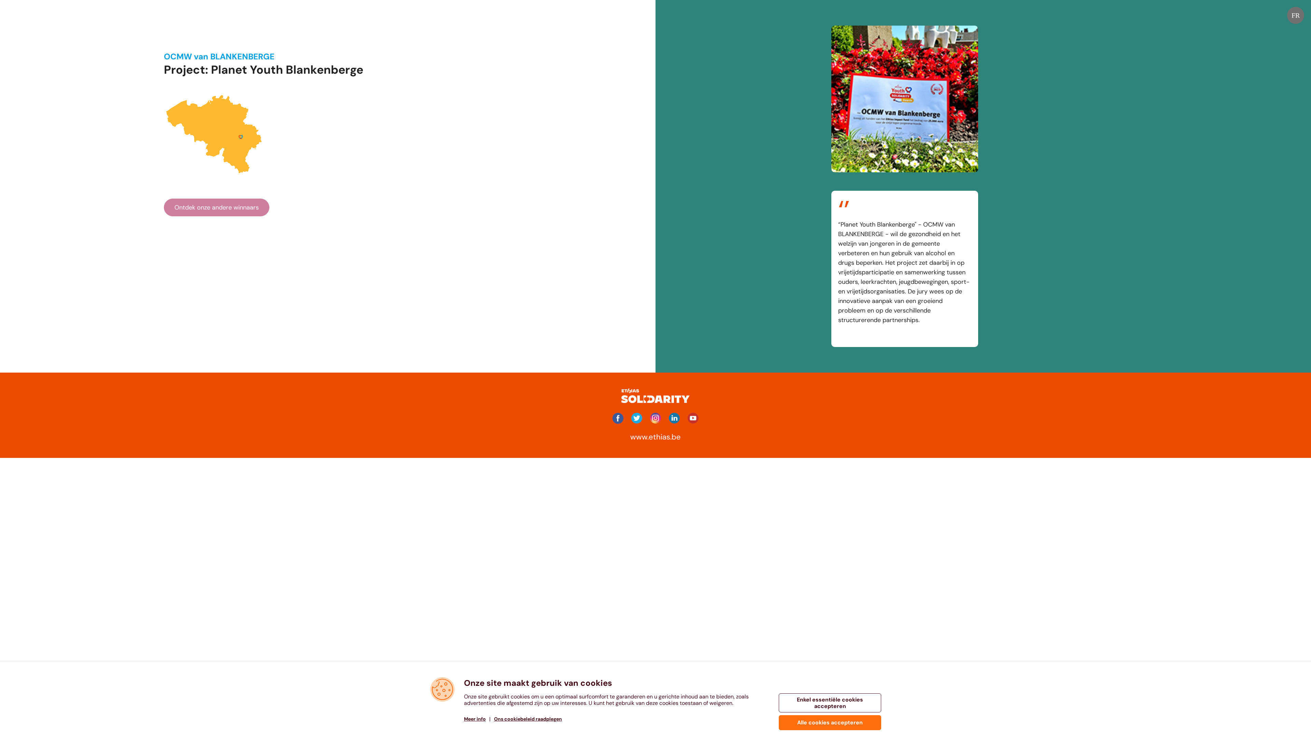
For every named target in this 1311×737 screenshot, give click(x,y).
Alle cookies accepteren (830, 722)
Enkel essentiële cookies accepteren (830, 703)
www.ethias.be (655, 437)
